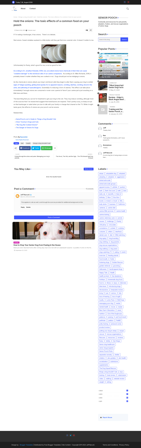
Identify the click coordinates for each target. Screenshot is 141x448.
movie (113, 307)
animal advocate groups (107, 184)
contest (112, 228)
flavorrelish (23, 137)
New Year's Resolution (107, 310)
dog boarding (113, 238)
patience (102, 317)
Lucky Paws (111, 300)
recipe (121, 331)
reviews (120, 337)
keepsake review (117, 290)
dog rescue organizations (108, 245)
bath (119, 190)
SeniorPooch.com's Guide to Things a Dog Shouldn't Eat (36, 119)
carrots (119, 218)
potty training (103, 324)
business (113, 204)
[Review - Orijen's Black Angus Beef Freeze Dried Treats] (102, 97)
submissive (114, 361)
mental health (103, 307)
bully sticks (103, 204)
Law (107, 293)
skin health (122, 358)
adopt (101, 173)
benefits (111, 194)
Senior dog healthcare (107, 344)
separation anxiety (105, 354)
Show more (88, 169)
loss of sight (116, 296)
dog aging (102, 238)
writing (109, 382)
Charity (118, 221)
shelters (102, 358)
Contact (33, 8)
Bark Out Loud (110, 190)
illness (109, 283)
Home (15, 17)
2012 (113, 398)
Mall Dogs (120, 300)
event (124, 252)
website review (119, 378)
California (121, 204)
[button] (128, 9)
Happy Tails (103, 272)
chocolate (112, 225)
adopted (122, 173)
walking (108, 378)
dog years (113, 249)
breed (108, 201)
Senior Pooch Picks (106, 351)
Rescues (102, 337)
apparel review (104, 187)
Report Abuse (107, 417)
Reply (23, 207)
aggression (121, 177)
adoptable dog (111, 173)
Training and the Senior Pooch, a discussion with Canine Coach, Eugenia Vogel (116, 110)
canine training (104, 214)
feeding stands (113, 255)
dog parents (115, 242)
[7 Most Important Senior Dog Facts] (102, 85)
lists (120, 293)
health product (104, 276)
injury (115, 283)
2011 (113, 401)
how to (101, 283)
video (101, 378)
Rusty (101, 341)
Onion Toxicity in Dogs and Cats (27, 122)
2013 (113, 394)
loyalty (101, 300)
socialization (103, 361)
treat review (111, 375)
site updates (111, 358)
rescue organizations (114, 334)
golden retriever (104, 266)
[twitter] (70, 435)
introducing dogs (115, 286)
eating (117, 252)
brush (115, 201)
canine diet (111, 208)
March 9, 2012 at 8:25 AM (27, 197)
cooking (121, 228)
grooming (116, 266)
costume (102, 231)
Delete (28, 207)
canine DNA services (106, 211)
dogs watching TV (105, 252)
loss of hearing (104, 296)
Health (28, 143)
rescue (101, 334)
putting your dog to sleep (108, 331)
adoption (111, 177)
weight (101, 382)
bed (124, 190)
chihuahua (102, 225)
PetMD (118, 320)
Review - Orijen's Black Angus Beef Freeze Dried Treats (117, 98)
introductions (103, 290)
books (101, 201)
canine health (120, 211)
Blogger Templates (26, 445)
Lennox (113, 293)
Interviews (102, 286)
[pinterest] (128, 2)
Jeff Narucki (25, 195)
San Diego (116, 341)
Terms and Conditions (110, 445)
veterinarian (122, 375)
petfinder (102, 320)
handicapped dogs (115, 269)
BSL (121, 201)
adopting (102, 177)
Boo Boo (116, 197)
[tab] (23, 8)
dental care (103, 235)
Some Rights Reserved (22, 140)
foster (112, 259)
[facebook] (124, 2)
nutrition (102, 313)
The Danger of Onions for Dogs (27, 128)
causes (101, 221)
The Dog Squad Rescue (107, 368)
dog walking (103, 249)
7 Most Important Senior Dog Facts (116, 86)
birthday (102, 197)
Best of (118, 194)
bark (100, 190)
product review (104, 327)
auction (122, 187)
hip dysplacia (116, 276)
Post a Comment (54, 217)
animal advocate (104, 180)
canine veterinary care (107, 218)
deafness (118, 231)
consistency (103, 228)
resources (111, 337)
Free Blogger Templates (52, 445)
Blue (109, 197)
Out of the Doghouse (114, 313)
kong (101, 293)
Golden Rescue (117, 262)
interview (123, 283)
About (23, 8)
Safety (108, 341)
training (101, 375)
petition (110, 320)
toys (121, 372)
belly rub (102, 194)
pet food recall (121, 317)
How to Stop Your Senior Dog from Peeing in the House (37, 245)
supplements (103, 365)
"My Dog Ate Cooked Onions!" (27, 125)
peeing (110, 317)
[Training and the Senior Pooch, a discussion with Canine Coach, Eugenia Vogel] (102, 109)
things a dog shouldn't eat (27, 17)
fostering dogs (104, 262)
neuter (120, 307)
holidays (102, 279)
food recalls (103, 259)
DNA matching (120, 235)
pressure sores (116, 324)
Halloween (103, 269)
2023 (113, 390)
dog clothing (103, 242)
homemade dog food (115, 279)
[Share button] (55, 148)
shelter (117, 354)
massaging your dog (106, 303)
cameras (102, 208)
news (119, 310)
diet (22, 143)
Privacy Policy (124, 445)
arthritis (114, 187)
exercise (102, 255)
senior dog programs (106, 348)
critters (110, 231)
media (118, 303)
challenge (110, 221)
